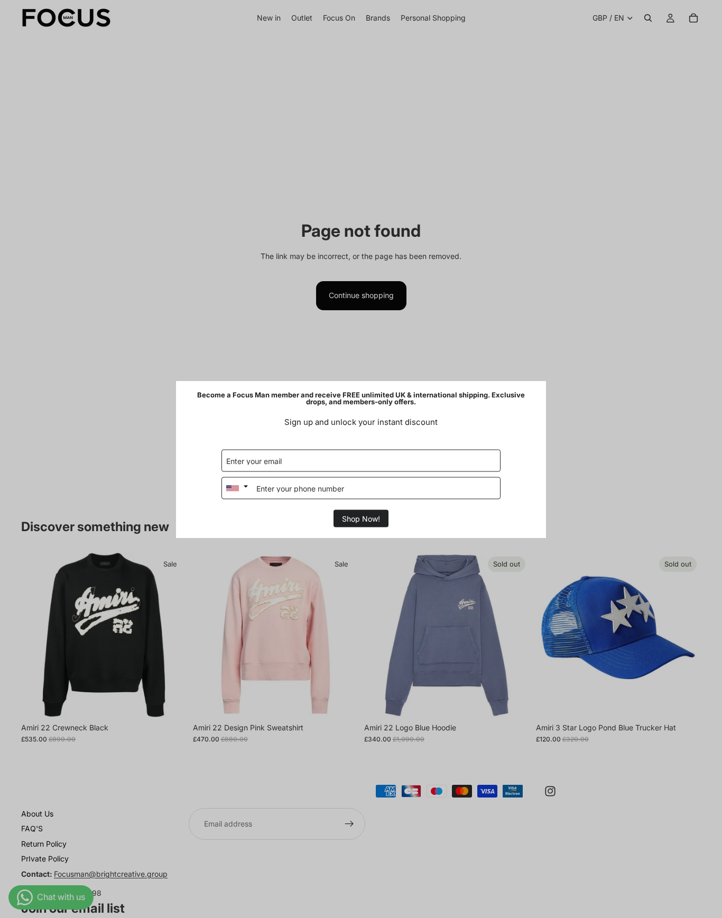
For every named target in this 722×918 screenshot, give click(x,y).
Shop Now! (361, 518)
